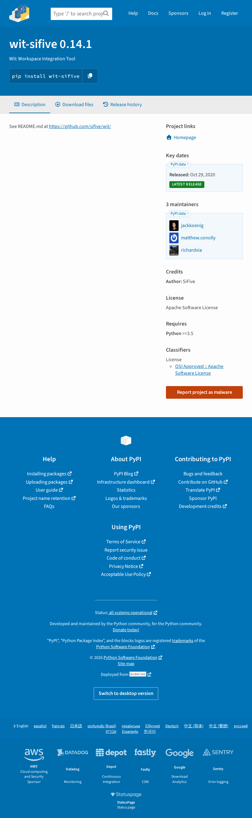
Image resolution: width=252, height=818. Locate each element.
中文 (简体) (193, 726)
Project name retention (46, 498)
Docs (153, 13)
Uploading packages (47, 482)
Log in (205, 13)
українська (131, 726)
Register (229, 13)
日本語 (76, 726)
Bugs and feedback (202, 473)
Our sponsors (126, 506)
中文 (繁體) (218, 726)
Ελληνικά (152, 726)
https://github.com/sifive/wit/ (80, 126)
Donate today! (126, 630)
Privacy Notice (123, 566)
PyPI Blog (123, 473)
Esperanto (130, 731)
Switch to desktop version (126, 693)
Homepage (185, 137)
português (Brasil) (102, 726)
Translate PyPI (200, 490)
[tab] (29, 104)
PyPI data (178, 164)
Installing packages (46, 473)
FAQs (49, 506)
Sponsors (178, 13)
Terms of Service (123, 541)
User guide (47, 490)
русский (241, 726)
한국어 (150, 731)
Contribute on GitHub (200, 482)
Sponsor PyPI (203, 498)
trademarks (182, 640)
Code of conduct (123, 558)
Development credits (200, 506)
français (58, 726)
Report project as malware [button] (204, 392)
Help (133, 13)
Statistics (126, 490)
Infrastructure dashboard (123, 482)
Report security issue (126, 550)
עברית (111, 731)
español (40, 726)
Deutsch (172, 726)
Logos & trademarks (126, 498)
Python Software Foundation (123, 647)
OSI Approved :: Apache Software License (199, 370)
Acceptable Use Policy (123, 574)
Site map (126, 663)
